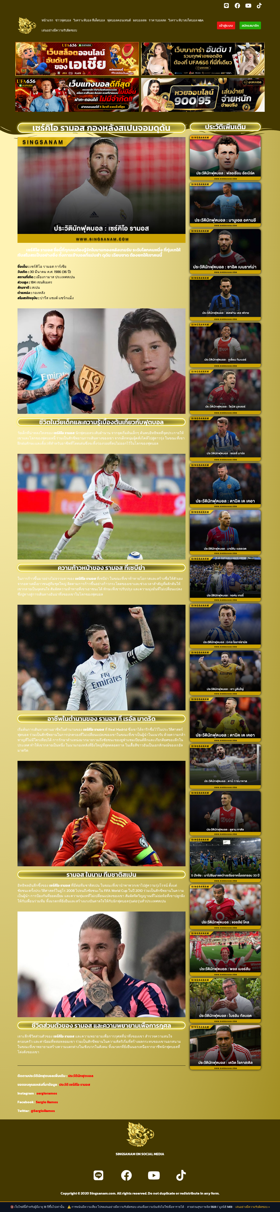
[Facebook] (237, 5)
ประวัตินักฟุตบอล (80, 1075)
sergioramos (47, 1093)
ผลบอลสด (140, 20)
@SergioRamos (43, 1110)
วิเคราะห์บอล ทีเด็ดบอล (89, 20)
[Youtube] (248, 5)
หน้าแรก (47, 20)
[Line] (226, 5)
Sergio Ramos (47, 1102)
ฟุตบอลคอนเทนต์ (119, 20)
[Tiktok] (259, 5)
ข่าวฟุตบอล (63, 20)
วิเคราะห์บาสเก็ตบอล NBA (186, 20)
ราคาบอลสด (157, 20)
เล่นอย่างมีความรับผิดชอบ (59, 30)
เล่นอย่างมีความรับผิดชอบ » (252, 1207)
